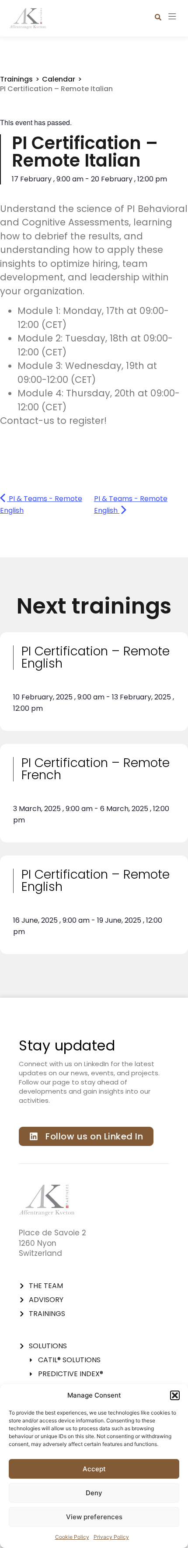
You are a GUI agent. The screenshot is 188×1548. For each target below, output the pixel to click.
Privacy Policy (111, 1537)
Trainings (16, 79)
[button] (175, 1395)
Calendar (58, 79)
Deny (94, 1493)
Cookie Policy (72, 1537)
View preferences (94, 1517)
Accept (94, 1469)
